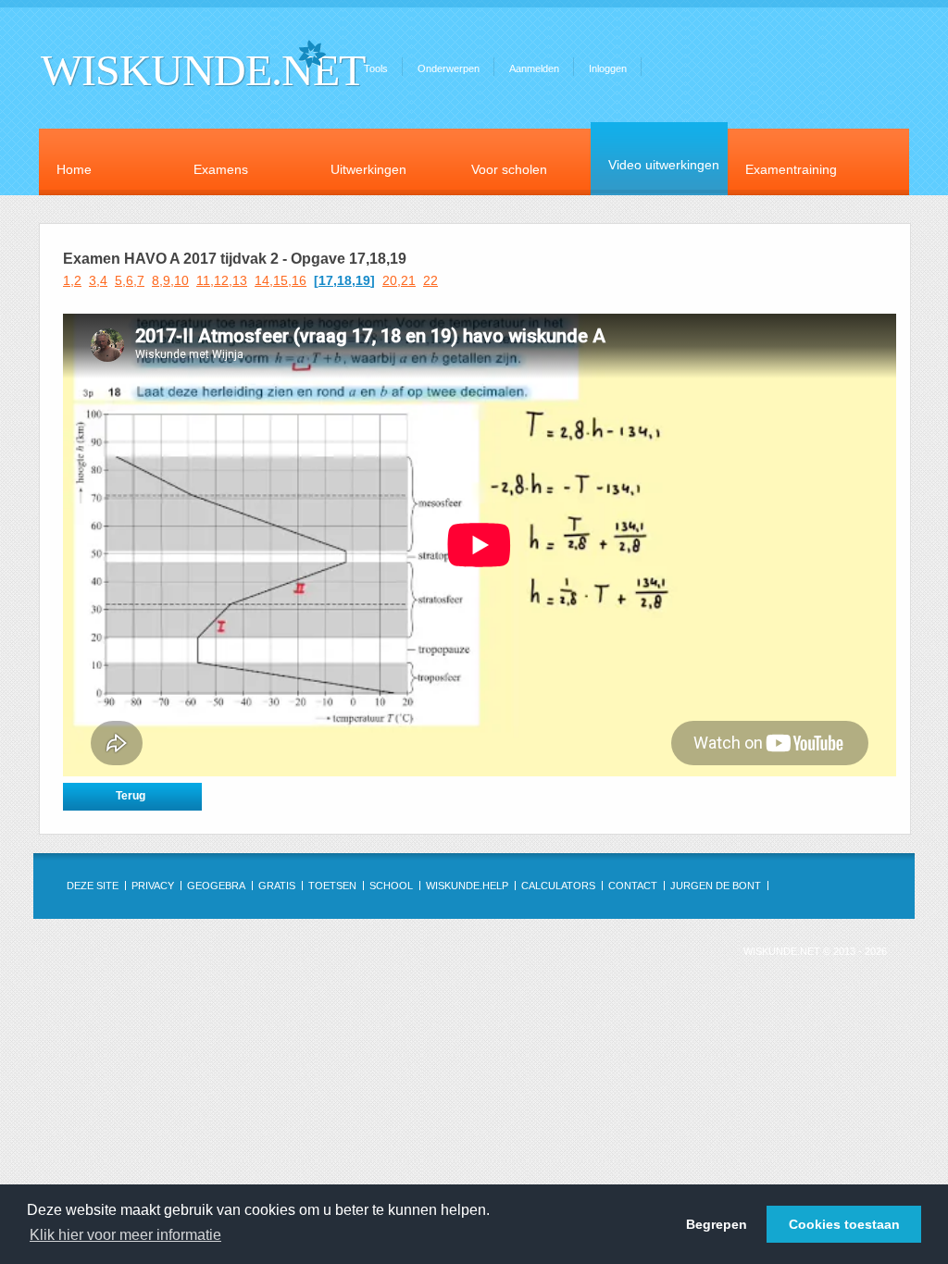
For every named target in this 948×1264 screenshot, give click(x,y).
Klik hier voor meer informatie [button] (125, 1235)
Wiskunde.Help (467, 885)
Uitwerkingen (368, 169)
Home (74, 169)
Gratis (276, 885)
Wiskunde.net (203, 69)
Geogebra (216, 885)
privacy (152, 885)
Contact (632, 885)
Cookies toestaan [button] (844, 1224)
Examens (220, 169)
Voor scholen (509, 169)
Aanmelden (534, 68)
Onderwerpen (449, 68)
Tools (376, 68)
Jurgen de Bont (715, 885)
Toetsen (332, 885)
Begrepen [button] (716, 1224)
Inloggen (608, 68)
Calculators (558, 885)
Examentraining (791, 169)
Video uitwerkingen (663, 164)
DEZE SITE (92, 885)
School (391, 885)
